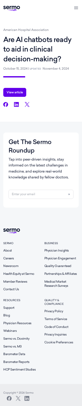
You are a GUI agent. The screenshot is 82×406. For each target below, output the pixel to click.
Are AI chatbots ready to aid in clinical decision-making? (37, 49)
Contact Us (11, 289)
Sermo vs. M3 (12, 346)
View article (15, 92)
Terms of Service (55, 319)
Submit (69, 194)
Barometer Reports (16, 362)
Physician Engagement (60, 258)
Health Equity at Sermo (18, 274)
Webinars (10, 331)
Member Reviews (15, 281)
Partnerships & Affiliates (60, 274)
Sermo (8, 243)
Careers (8, 258)
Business (51, 243)
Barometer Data (14, 354)
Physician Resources (17, 323)
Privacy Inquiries (55, 334)
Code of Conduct (56, 327)
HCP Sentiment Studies (19, 369)
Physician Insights (56, 250)
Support (8, 307)
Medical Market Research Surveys (56, 283)
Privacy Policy (53, 311)
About (7, 250)
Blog (6, 315)
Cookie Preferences (58, 342)
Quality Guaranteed (57, 266)
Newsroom (11, 266)
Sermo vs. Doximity (16, 338)
